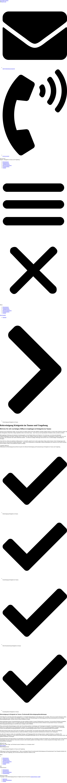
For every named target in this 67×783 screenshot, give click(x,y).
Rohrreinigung (6, 161)
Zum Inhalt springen (4, 0)
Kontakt (4, 167)
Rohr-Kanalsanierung (7, 165)
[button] (33, 237)
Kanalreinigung (6, 163)
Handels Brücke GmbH (35, 776)
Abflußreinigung (6, 164)
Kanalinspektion (6, 166)
